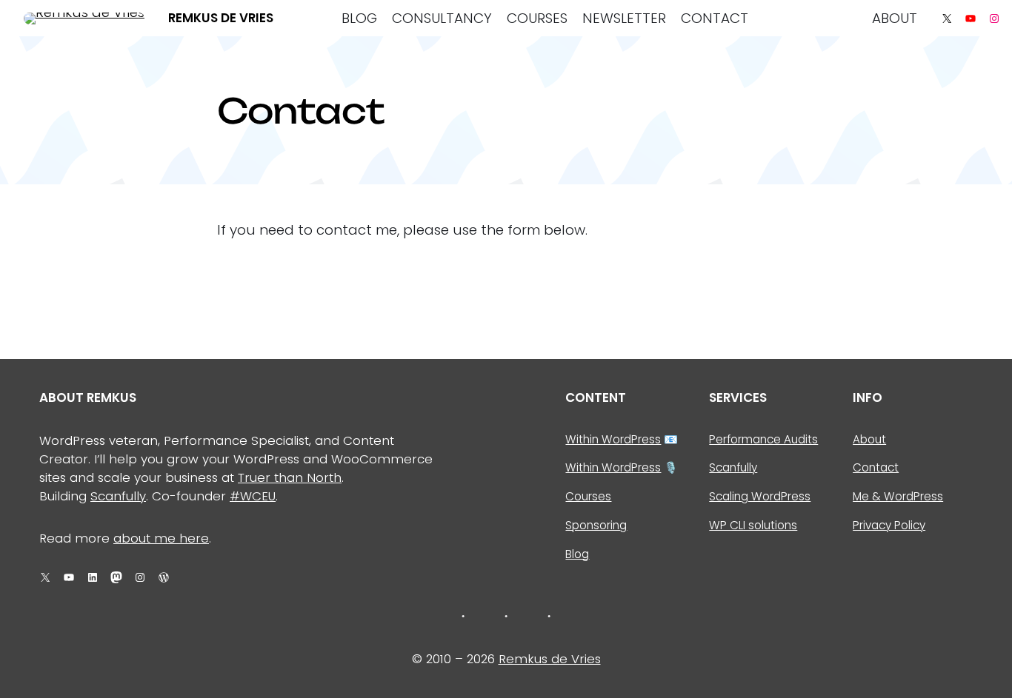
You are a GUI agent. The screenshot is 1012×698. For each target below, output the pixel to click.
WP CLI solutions (753, 525)
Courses (588, 496)
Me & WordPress (898, 496)
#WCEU (253, 496)
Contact (876, 467)
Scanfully (118, 496)
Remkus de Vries (220, 18)
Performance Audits (763, 439)
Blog (577, 554)
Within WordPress (613, 439)
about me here (161, 538)
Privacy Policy (889, 525)
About (869, 439)
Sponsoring (596, 525)
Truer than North (290, 477)
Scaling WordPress (759, 496)
